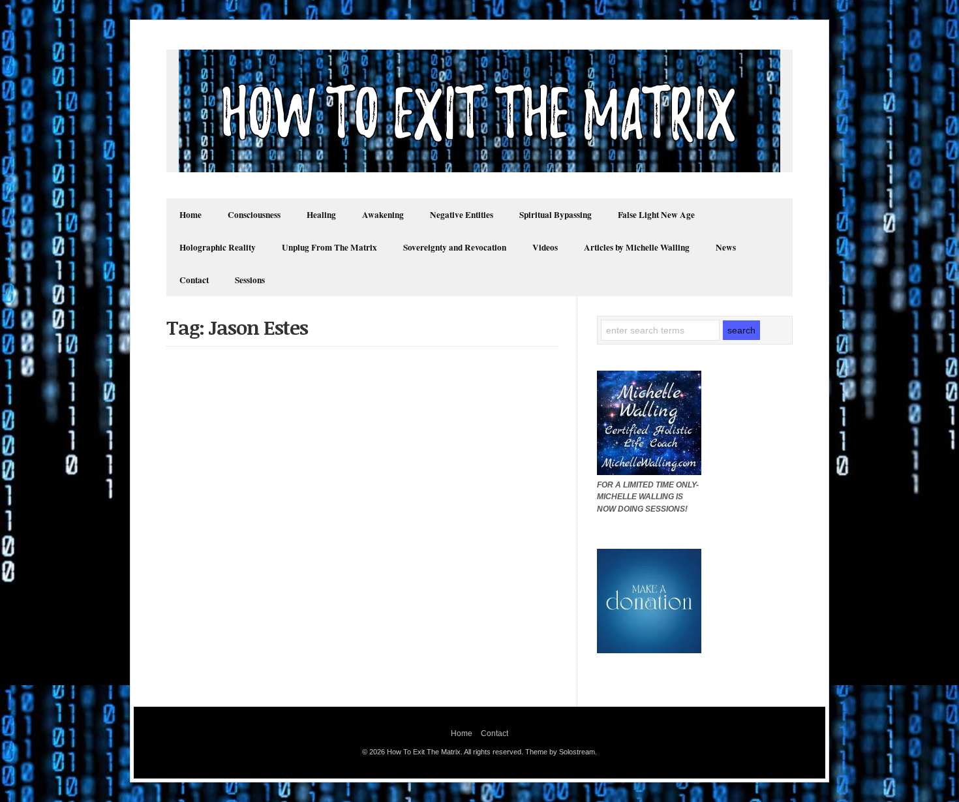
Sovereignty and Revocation (454, 247)
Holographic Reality (217, 247)
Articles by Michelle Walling (637, 247)
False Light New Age (656, 214)
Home (190, 214)
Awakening (383, 214)
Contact (194, 279)
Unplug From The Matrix (329, 247)
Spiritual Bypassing (555, 214)
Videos (545, 247)
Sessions (250, 279)
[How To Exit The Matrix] (479, 169)
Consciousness (254, 214)
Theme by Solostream (560, 752)
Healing (321, 214)
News (726, 247)
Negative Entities (461, 214)
